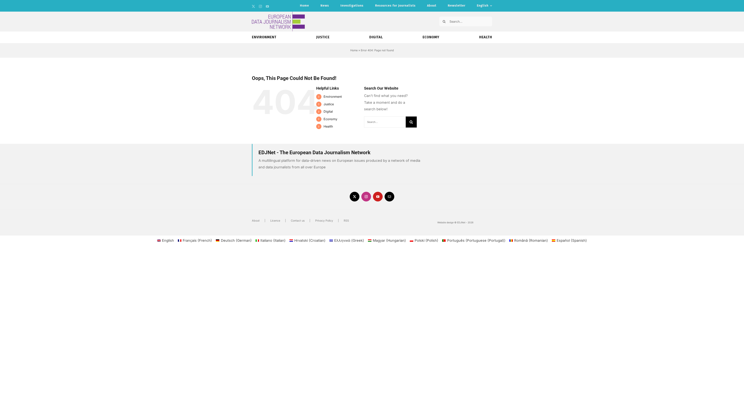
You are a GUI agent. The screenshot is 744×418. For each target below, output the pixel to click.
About (256, 220)
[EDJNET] (278, 13)
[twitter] (253, 6)
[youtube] (267, 6)
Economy (330, 119)
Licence (275, 220)
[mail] (389, 196)
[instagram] (260, 6)
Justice (329, 104)
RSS (346, 220)
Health (328, 126)
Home (354, 50)
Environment (333, 97)
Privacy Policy (324, 220)
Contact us (298, 220)
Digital (328, 111)
